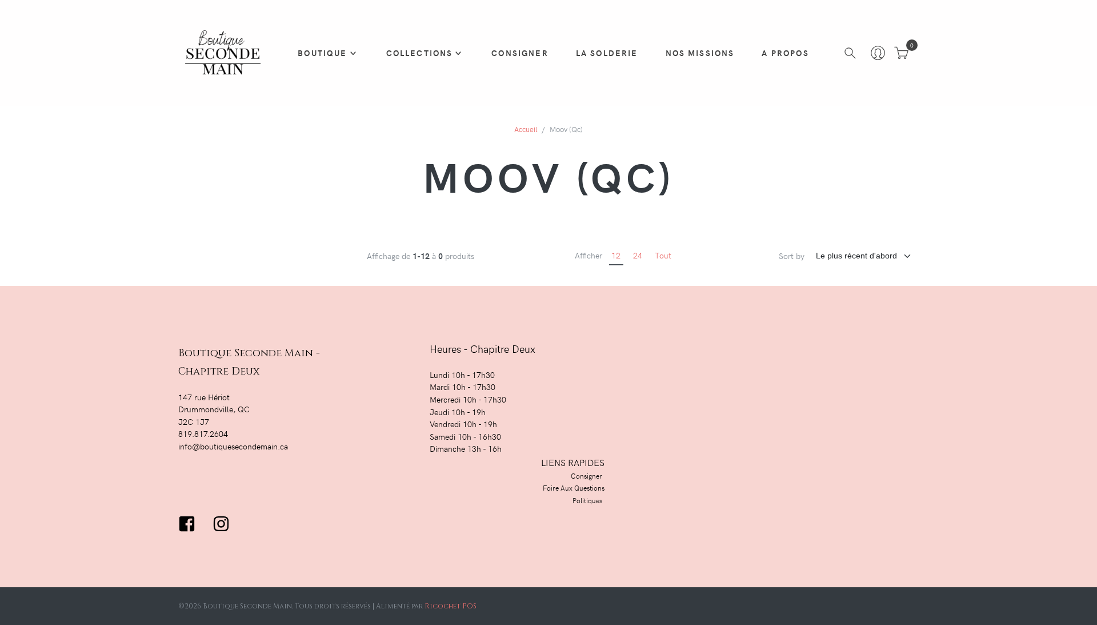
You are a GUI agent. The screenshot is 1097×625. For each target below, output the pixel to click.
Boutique (322, 52)
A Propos (785, 52)
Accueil (525, 129)
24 (637, 255)
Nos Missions (700, 52)
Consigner (519, 52)
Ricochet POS (451, 606)
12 (615, 255)
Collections (419, 52)
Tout (663, 255)
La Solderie (607, 52)
